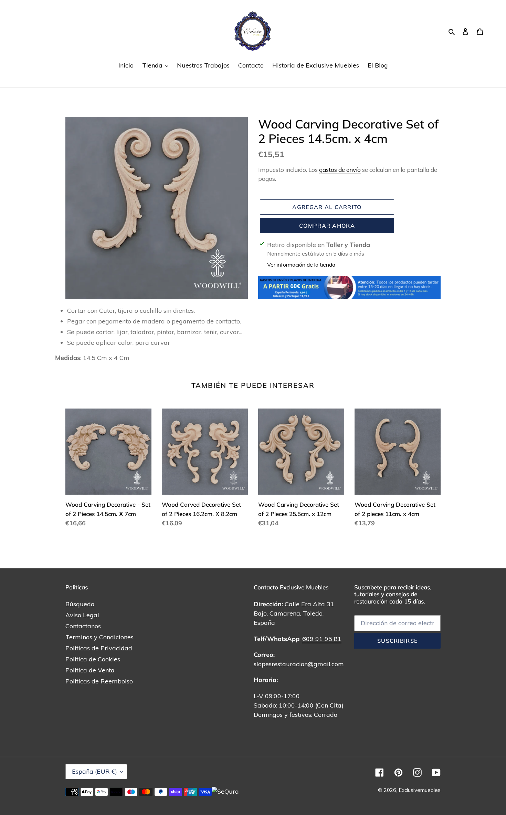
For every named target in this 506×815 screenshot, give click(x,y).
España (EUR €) (94, 771)
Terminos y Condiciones (99, 637)
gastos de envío (340, 169)
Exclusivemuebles (420, 790)
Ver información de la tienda (301, 264)
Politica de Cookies (92, 659)
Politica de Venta (90, 670)
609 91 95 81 (321, 639)
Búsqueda (80, 604)
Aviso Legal (82, 615)
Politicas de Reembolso (99, 681)
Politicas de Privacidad (98, 648)
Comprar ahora (327, 225)
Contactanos (83, 626)
